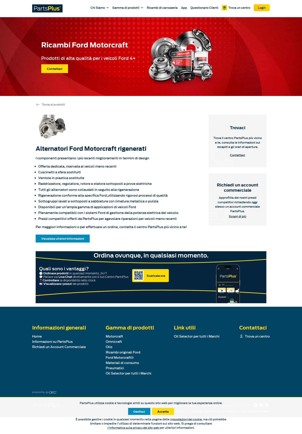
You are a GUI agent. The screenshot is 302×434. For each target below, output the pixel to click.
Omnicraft (114, 341)
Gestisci (139, 411)
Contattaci (54, 68)
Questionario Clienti (204, 7)
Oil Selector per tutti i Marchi (128, 373)
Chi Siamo (98, 7)
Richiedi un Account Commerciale (59, 347)
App (184, 7)
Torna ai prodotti (53, 104)
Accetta (163, 411)
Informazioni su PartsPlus (52, 341)
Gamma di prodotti (125, 7)
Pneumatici (115, 368)
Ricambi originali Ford (123, 352)
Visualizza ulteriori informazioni (62, 238)
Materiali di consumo (122, 362)
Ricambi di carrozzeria (162, 7)
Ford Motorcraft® (120, 357)
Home (37, 336)
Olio (109, 347)
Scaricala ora (156, 275)
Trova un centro (239, 7)
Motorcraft (114, 336)
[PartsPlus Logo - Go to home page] (47, 8)
